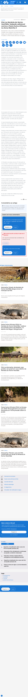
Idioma (23, 19)
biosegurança (6, 575)
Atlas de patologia (9, 484)
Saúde (2, 284)
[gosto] (10, 45)
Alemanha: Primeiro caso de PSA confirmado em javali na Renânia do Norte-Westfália (13, 454)
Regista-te (8, 227)
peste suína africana (8, 580)
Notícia (5, 284)
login (15, 227)
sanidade (5, 577)
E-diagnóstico (7, 487)
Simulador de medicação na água (12, 490)
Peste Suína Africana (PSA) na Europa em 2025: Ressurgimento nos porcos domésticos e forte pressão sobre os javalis (13, 409)
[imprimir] (7, 45)
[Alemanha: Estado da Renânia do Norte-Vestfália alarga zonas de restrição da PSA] (14, 274)
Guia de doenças (8, 481)
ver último (5, 243)
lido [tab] (7, 543)
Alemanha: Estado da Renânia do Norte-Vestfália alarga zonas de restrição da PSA (12, 289)
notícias (5, 578)
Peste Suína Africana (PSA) (11, 479)
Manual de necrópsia (9, 476)
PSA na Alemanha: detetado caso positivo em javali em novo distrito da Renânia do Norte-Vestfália (13, 368)
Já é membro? (14, 534)
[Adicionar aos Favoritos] (3, 45)
